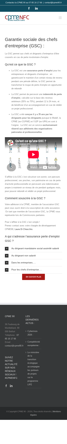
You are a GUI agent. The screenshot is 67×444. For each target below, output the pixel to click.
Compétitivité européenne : (33, 344)
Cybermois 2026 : (32, 333)
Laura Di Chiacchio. (24, 229)
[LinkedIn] (11, 385)
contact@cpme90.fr (53, 2)
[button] (33, 248)
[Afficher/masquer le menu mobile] (60, 17)
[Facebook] (6, 385)
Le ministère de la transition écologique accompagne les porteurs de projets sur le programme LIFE (33, 368)
